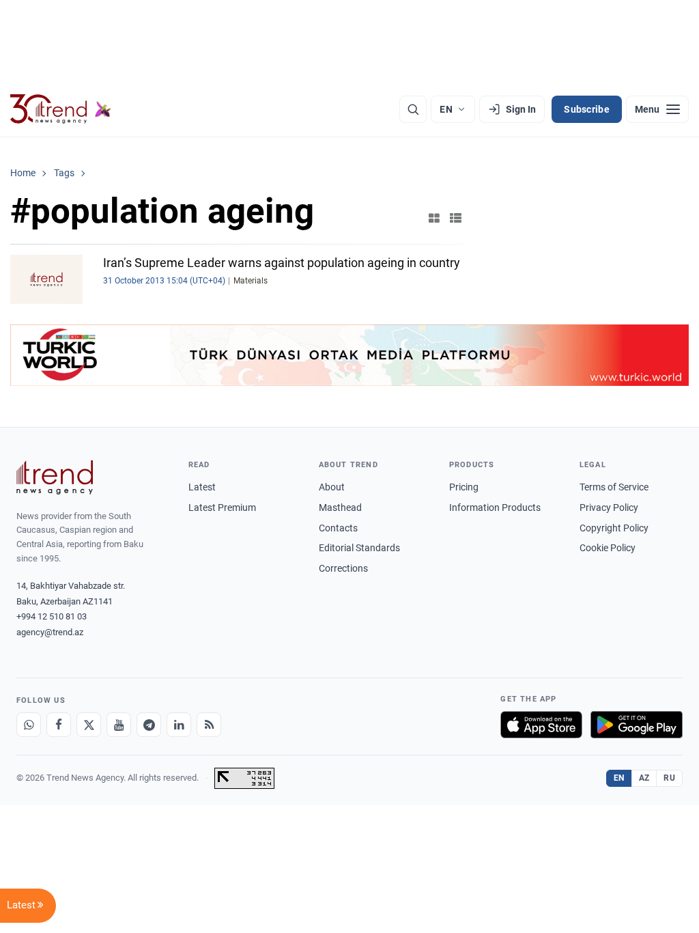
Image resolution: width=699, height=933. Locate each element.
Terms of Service (614, 487)
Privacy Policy (609, 507)
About (332, 487)
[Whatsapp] (28, 724)
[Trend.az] (60, 109)
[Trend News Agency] (54, 477)
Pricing (464, 487)
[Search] (413, 109)
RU (669, 778)
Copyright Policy (614, 528)
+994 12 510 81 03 (51, 616)
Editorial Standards (359, 547)
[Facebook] (58, 724)
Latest (202, 487)
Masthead (340, 507)
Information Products (495, 507)
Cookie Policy (608, 547)
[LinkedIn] (179, 724)
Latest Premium (222, 507)
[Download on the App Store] (541, 724)
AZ (644, 778)
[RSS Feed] (209, 724)
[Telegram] (149, 724)
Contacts (338, 528)
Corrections (343, 568)
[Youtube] (118, 724)
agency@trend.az (49, 632)
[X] (88, 724)
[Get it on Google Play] (636, 724)
